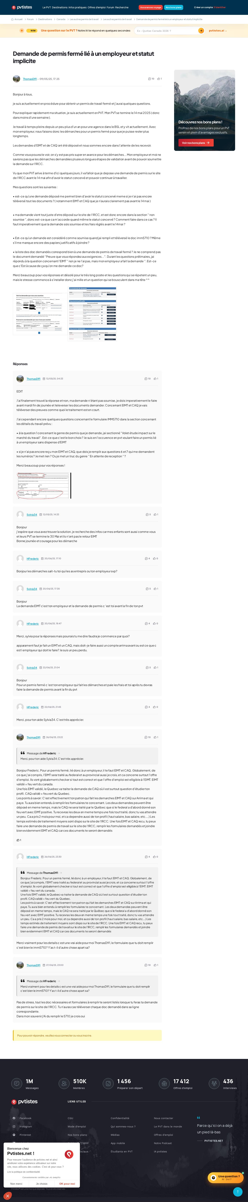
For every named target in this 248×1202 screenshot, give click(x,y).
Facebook (25, 1118)
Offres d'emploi (97, 7)
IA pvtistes (160, 1151)
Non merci (16, 1183)
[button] (7, 1195)
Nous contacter (163, 1118)
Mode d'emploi (77, 1126)
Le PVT (47, 7)
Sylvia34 (32, 514)
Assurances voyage (150, 7)
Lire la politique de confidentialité (23, 1172)
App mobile (118, 1143)
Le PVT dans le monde (168, 1126)
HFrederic (33, 558)
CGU (70, 1118)
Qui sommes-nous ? (123, 1126)
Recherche (122, 7)
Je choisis (41, 1183)
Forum (110, 7)
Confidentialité (120, 1118)
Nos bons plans (174, 7)
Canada (60, 19)
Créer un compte (203, 7)
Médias (115, 1134)
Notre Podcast (163, 1143)
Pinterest (25, 1134)
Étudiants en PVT (122, 1151)
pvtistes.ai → (218, 30)
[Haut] (238, 1192)
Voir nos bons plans (193, 142)
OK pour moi (67, 1183)
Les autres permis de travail (84, 19)
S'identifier (220, 7)
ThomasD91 (30, 78)
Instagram (26, 1126)
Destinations (60, 7)
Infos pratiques (78, 7)
